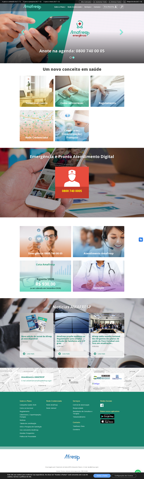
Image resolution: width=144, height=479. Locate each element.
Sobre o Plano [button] (59, 7)
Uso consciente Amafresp (29, 430)
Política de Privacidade (28, 436)
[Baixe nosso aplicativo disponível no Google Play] (111, 416)
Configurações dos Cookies (124, 476)
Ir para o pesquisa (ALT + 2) (32, 2)
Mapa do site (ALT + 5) (134, 2)
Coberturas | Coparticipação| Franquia (30, 416)
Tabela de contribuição (28, 423)
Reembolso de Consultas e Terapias (82, 412)
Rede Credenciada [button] (74, 7)
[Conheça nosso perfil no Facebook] (111, 405)
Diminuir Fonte (115, 2)
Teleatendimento (79, 417)
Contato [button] (97, 7)
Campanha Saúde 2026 (28, 405)
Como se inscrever (26, 408)
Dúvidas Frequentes (27, 433)
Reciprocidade (78, 408)
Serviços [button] (87, 7)
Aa (124, 2)
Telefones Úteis (79, 426)
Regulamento (24, 411)
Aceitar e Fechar (102, 476)
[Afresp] (72, 456)
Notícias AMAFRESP (72, 307)
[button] (110, 7)
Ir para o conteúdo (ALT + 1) (11, 2)
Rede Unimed (51, 408)
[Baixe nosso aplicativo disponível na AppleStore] (111, 421)
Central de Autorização (81, 405)
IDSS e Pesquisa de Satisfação (31, 427)
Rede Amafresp (52, 405)
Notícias (23, 420)
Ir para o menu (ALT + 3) (52, 2)
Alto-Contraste (86, 2)
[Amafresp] (32, 7)
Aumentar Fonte (101, 2)
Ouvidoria (76, 429)
